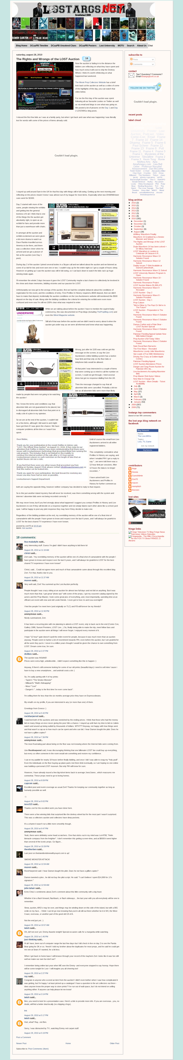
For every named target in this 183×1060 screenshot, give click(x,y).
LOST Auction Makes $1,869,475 (147, 285)
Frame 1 (137, 153)
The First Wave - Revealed (145, 349)
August (137, 232)
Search (130, 45)
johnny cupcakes (147, 177)
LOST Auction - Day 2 (142, 292)
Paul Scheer (140, 145)
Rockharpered (31, 716)
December (139, 221)
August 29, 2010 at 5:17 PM (36, 1015)
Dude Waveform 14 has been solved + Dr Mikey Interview (150, 247)
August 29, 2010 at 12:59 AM (36, 885)
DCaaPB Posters (88, 45)
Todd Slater (135, 171)
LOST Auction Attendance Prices (147, 364)
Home (68, 1043)
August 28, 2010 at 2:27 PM (36, 651)
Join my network (147, 446)
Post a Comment (23, 1037)
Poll (161, 148)
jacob (135, 177)
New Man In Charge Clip (143, 379)
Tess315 (28, 804)
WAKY (154, 190)
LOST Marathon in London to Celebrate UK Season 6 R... (146, 252)
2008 (134, 407)
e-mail (146, 171)
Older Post (114, 1043)
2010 (134, 218)
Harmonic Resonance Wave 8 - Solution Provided (147, 296)
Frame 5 (147, 142)
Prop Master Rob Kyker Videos (146, 376)
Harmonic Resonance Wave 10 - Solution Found (147, 279)
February (138, 399)
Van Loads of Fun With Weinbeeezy (148, 354)
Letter (136, 166)
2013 (134, 211)
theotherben (30, 849)
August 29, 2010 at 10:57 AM (36, 925)
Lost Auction (27, 528)
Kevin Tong (149, 159)
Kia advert (159, 182)
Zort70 (135, 479)
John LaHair (29, 888)
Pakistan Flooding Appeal (144, 361)
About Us (142, 45)
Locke (133, 184)
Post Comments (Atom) (38, 1049)
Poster (152, 131)
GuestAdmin (137, 476)
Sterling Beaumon (145, 186)
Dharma (135, 142)
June (136, 389)
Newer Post (21, 1043)
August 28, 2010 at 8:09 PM (36, 780)
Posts (135, 59)
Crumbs (147, 173)
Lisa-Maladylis (31, 542)
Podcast (148, 134)
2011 (134, 216)
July (136, 386)
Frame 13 (138, 148)
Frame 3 (136, 159)
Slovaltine (147, 156)
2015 (134, 205)
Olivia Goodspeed (145, 184)
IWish (26, 928)
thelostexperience (147, 195)
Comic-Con (138, 136)
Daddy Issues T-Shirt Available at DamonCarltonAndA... (147, 266)
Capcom (28, 783)
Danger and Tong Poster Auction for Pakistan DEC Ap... (148, 368)
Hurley (150, 182)
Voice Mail (145, 190)
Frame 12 (157, 145)
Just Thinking (30, 939)
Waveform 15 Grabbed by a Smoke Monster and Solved (148, 238)
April (136, 394)
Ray (26, 976)
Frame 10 (142, 139)
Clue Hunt (137, 173)
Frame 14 (156, 139)
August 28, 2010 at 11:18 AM (36, 550)
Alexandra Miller (158, 171)
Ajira (155, 162)
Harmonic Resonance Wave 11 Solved (150, 270)
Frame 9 (160, 151)
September (139, 229)
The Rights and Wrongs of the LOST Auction (47, 59)
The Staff (159, 188)
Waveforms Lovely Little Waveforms (149, 351)
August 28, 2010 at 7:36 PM (36, 737)
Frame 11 (135, 151)
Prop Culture (138, 303)
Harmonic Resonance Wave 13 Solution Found (146, 257)
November (139, 224)
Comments (137, 64)
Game (148, 442)
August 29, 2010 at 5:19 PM (36, 1033)
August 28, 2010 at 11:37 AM (36, 577)
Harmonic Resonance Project (146, 282)
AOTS (159, 177)
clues (162, 175)
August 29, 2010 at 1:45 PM (36, 936)
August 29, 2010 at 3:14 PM (36, 994)
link (25, 1011)
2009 (134, 404)
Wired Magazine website (64, 315)
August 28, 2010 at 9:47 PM (36, 828)
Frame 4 (148, 151)
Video (160, 134)
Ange (134, 468)
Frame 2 (160, 156)
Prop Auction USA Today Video (146, 339)
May (136, 391)
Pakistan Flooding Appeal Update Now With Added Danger (149, 335)
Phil (157, 184)
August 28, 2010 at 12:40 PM (36, 611)
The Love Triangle (145, 188)
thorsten (135, 490)
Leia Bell (157, 164)
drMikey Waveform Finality (144, 234)
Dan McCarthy (156, 168)
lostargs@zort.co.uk (150, 76)
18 (86, 58)
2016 (134, 203)
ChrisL (27, 553)
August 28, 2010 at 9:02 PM (36, 801)
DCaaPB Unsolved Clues (63, 45)
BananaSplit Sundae (139, 180)
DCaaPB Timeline (39, 45)
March (137, 397)
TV (144, 442)
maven (27, 580)
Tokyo (155, 175)
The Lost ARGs (144, 436)
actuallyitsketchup (146, 192)
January (138, 402)
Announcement (139, 168)
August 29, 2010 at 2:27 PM (36, 973)
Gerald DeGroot (138, 182)
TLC (156, 186)
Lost (150, 128)
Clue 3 (152, 180)
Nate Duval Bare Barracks (144, 346)
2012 (134, 213)
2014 (134, 208)
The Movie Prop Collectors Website (90, 82)
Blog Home (21, 45)
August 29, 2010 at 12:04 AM (36, 864)
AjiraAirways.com (142, 164)
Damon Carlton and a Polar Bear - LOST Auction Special (148, 325)
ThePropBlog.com (105, 312)
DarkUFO (161, 180)
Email (151, 136)
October (138, 226)
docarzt (159, 192)
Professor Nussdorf (152, 166)
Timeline (135, 190)
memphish (136, 486)
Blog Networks (147, 450)
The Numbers (144, 175)
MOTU (121, 45)
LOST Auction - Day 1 (142, 300)
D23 (155, 173)
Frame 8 (151, 148)
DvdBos (28, 654)
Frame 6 (160, 142)
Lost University (107, 45)
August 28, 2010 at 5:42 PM (36, 713)
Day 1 (107, 108)
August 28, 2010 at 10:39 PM (36, 846)
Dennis (135, 472)
